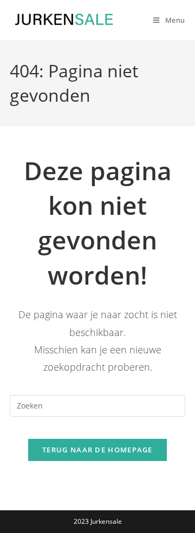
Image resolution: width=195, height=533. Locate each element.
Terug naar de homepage (97, 450)
